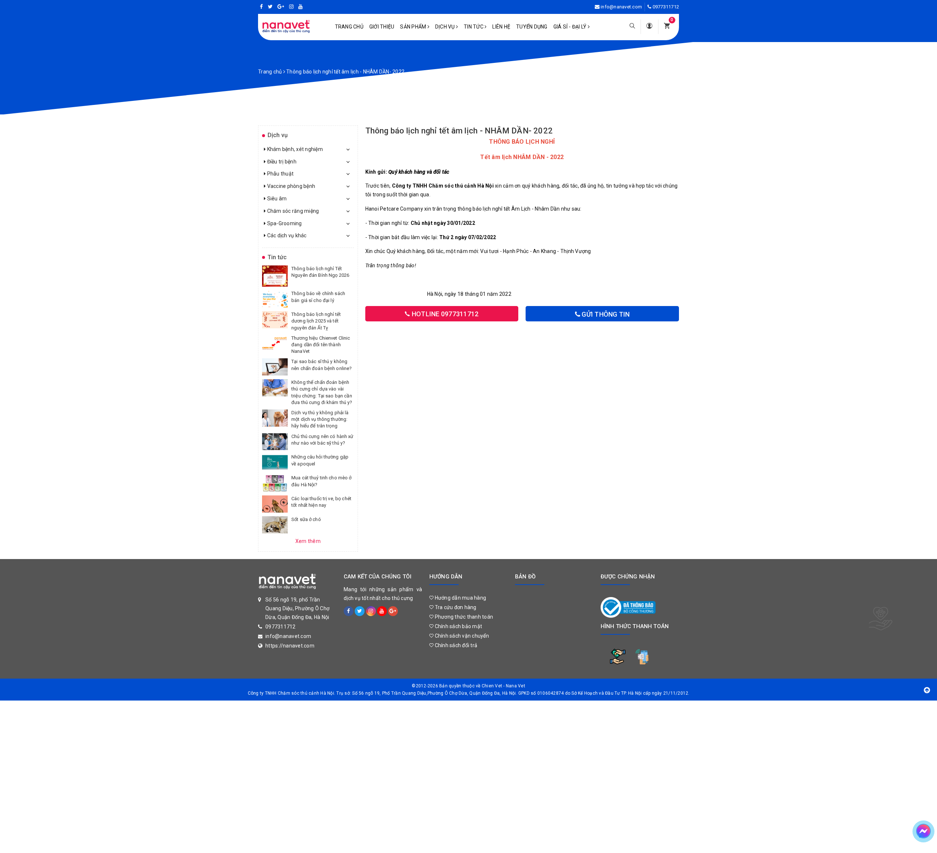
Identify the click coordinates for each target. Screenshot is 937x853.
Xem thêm (308, 541)
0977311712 (666, 7)
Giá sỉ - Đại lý (570, 27)
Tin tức (474, 27)
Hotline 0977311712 (444, 314)
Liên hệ (501, 27)
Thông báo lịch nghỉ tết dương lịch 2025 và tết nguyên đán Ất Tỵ (316, 321)
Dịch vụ (445, 27)
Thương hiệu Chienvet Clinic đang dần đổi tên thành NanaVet (320, 344)
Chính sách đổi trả (455, 645)
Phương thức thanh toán (463, 617)
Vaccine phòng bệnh (290, 186)
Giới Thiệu (382, 27)
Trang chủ (349, 27)
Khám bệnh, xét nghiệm (294, 149)
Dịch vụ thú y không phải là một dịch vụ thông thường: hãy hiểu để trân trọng (320, 419)
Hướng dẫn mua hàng (459, 598)
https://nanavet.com (289, 646)
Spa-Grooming (284, 223)
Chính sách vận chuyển (461, 636)
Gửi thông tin (605, 314)
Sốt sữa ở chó (306, 519)
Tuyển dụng (532, 27)
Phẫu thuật (280, 174)
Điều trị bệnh (281, 162)
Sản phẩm (413, 27)
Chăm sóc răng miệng (292, 211)
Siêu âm (276, 198)
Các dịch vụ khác (286, 235)
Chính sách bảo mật (457, 626)
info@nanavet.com (621, 7)
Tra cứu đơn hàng (454, 607)
